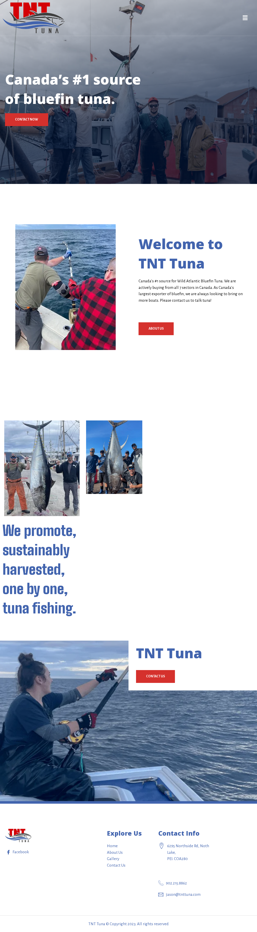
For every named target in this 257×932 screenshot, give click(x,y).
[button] (26, 119)
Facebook (20, 852)
